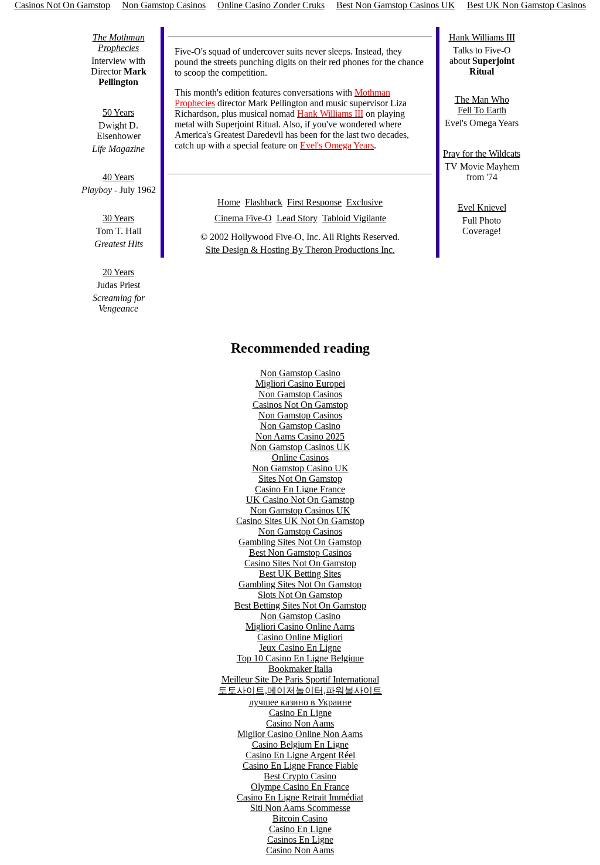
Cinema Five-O (243, 218)
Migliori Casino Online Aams (300, 626)
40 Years (118, 177)
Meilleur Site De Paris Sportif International (300, 679)
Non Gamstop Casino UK (300, 468)
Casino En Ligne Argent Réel (300, 755)
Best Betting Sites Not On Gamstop (300, 605)
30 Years (118, 218)
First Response (314, 202)
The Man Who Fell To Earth (482, 104)
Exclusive (364, 202)
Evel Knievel (482, 207)
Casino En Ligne (300, 713)
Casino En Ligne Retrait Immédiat (300, 797)
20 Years (118, 272)
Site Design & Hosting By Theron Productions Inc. (300, 250)
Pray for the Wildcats (481, 153)
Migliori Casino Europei (300, 383)
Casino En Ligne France (300, 489)
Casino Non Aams (300, 723)
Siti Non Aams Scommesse (300, 808)
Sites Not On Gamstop (300, 479)
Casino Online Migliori (300, 637)
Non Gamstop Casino (300, 373)
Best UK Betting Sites (300, 574)
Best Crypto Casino (300, 776)
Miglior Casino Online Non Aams (300, 734)
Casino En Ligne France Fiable (300, 766)
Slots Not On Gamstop (300, 595)
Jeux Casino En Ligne (300, 648)
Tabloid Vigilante (354, 218)
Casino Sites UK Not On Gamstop (300, 521)
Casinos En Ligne (300, 839)
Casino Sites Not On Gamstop (300, 563)
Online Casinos (300, 457)
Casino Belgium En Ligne (300, 744)
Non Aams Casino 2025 (300, 436)
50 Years (118, 112)
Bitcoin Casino (300, 818)
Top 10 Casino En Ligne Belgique (300, 658)
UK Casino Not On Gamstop (300, 500)
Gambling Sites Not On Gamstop (300, 542)
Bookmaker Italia (300, 669)
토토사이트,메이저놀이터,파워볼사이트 (300, 690)
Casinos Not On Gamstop (300, 405)
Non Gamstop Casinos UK (300, 447)
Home (228, 202)
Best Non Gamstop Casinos (300, 552)
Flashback (263, 202)
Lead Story (297, 218)
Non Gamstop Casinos (300, 394)
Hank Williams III (482, 37)
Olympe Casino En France (300, 787)
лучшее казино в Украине (300, 702)
